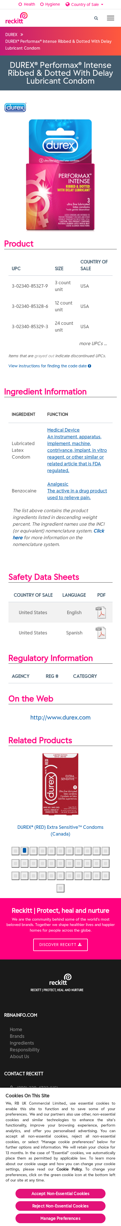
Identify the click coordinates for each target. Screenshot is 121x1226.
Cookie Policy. (69, 1169)
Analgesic (77, 490)
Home (16, 1029)
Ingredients (22, 1043)
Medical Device (77, 450)
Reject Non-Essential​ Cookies (60, 1206)
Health (29, 4)
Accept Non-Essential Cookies (61, 1193)
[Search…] (96, 16)
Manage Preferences (60, 1218)
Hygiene (52, 4)
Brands (17, 1036)
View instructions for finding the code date (48, 365)
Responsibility (24, 1049)
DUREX (11, 34)
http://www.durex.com (60, 717)
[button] (15, 851)
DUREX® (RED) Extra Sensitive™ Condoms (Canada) (60, 830)
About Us (19, 1056)
